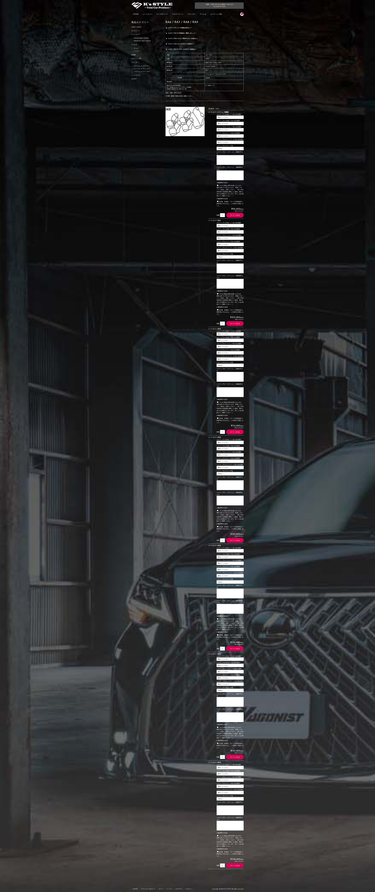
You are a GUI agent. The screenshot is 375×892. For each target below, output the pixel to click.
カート (161, 889)
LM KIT (134, 79)
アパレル (203, 14)
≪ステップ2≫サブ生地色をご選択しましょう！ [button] (182, 33)
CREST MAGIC (136, 27)
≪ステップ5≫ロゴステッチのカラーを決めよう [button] (182, 49)
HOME (136, 14)
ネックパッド (135, 31)
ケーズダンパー (162, 14)
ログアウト (179, 889)
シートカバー (148, 14)
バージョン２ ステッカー (142, 68)
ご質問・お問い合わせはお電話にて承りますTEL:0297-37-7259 (219, 5)
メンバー (169, 889)
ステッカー (192, 14)
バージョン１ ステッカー (142, 66)
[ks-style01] (151, 6)
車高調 (133, 55)
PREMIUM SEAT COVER (142, 41)
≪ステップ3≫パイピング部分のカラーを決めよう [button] (183, 38)
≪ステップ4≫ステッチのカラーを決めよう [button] (181, 44)
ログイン (189, 889)
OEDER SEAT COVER (141, 38)
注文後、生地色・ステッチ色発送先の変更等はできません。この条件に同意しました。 (230, 204)
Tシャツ (136, 48)
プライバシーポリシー (148, 889)
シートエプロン (136, 75)
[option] (185, 121)
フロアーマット (178, 14)
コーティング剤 (216, 14)
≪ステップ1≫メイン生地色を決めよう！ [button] (180, 27)
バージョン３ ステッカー (142, 71)
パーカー (136, 51)
